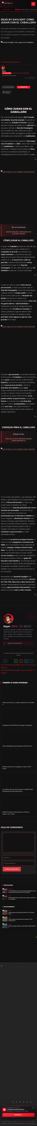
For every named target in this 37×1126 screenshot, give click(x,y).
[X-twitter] (23, 1102)
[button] (5, 661)
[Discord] (20, 1102)
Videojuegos (10, 62)
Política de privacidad (19, 1123)
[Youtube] (13, 1102)
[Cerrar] (33, 1108)
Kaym (7, 626)
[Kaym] (3, 68)
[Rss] (31, 1102)
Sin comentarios (30, 78)
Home (3, 62)
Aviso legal (10, 1123)
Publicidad (4, 1123)
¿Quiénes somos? (7, 1121)
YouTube (28, 626)
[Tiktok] (16, 1102)
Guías (18, 62)
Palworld (17, 9)
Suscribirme (17, 1114)
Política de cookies (30, 1123)
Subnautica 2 (33, 9)
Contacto (14, 1121)
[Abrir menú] (33, 4)
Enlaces (32, 1121)
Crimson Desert (25, 9)
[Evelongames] (11, 4)
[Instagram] (27, 1102)
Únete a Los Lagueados (23, 1121)
